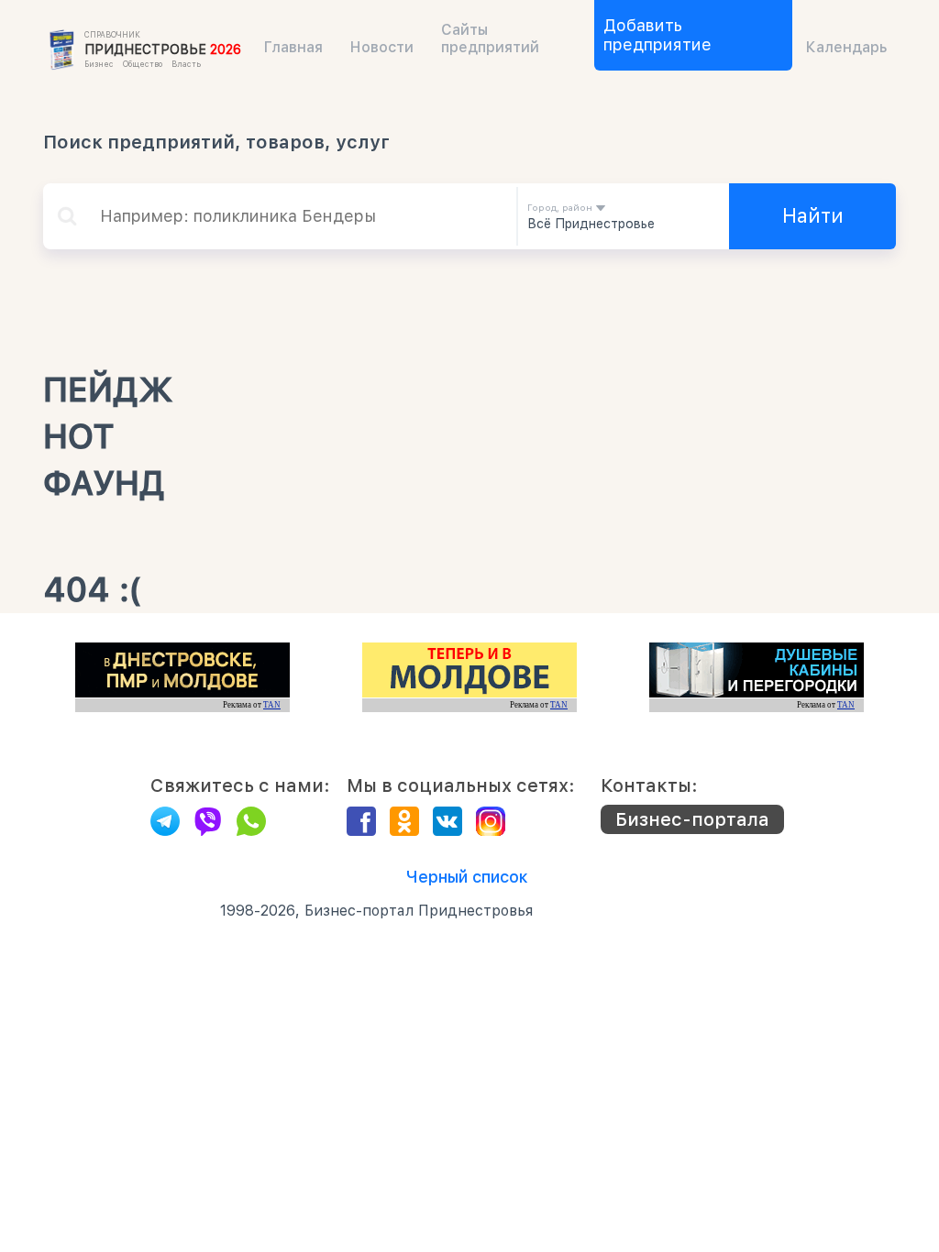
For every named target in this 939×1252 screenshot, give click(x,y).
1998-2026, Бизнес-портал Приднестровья (376, 910)
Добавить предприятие (657, 35)
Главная (293, 47)
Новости (382, 47)
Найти (813, 215)
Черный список (467, 876)
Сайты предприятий (490, 38)
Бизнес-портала (692, 819)
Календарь (846, 47)
